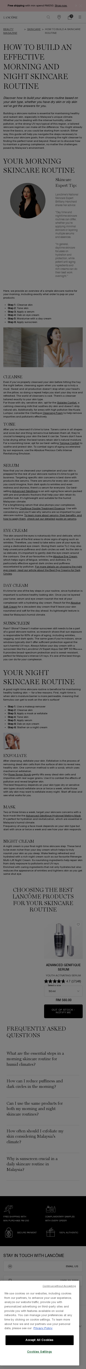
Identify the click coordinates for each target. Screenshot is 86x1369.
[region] (39, 1323)
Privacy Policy (43, 1328)
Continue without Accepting (59, 1286)
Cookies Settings (39, 1352)
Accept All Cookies (40, 1340)
